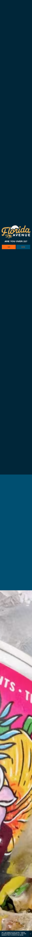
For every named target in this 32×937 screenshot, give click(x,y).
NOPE (23, 478)
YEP (8, 478)
